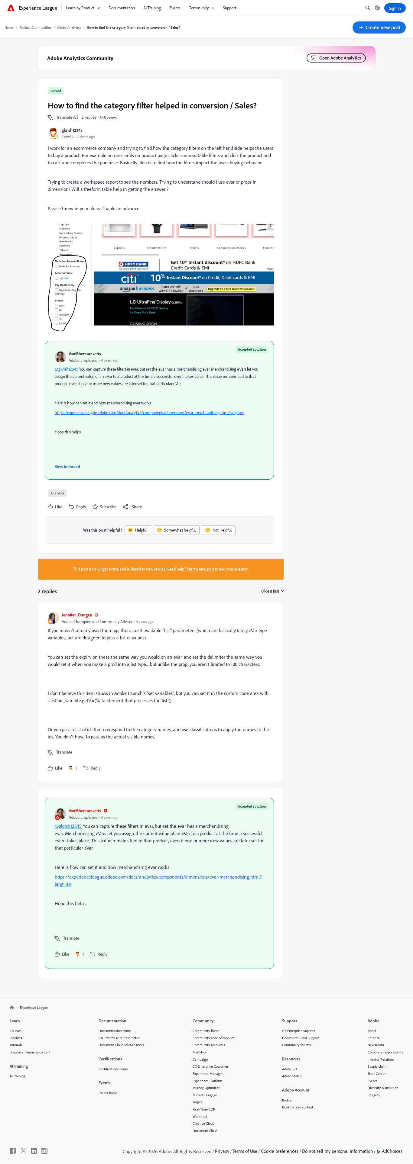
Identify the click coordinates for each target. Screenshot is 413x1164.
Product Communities (35, 27)
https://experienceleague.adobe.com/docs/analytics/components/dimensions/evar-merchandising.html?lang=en (149, 412)
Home (9, 27)
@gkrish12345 (66, 369)
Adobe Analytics (69, 27)
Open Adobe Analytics (340, 58)
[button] (379, 27)
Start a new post (200, 569)
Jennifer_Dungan (77, 614)
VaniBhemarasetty (85, 353)
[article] (159, 692)
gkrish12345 (72, 130)
